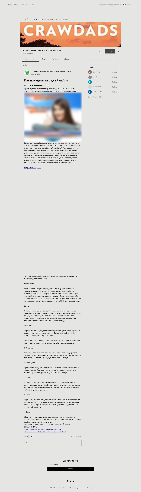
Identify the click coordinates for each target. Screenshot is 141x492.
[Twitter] (70, 481)
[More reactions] (32, 436)
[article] (53, 258)
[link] (30, 59)
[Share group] (118, 51)
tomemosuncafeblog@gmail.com (110, 5)
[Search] (100, 51)
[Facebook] (67, 481)
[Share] (80, 71)
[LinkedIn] (74, 481)
